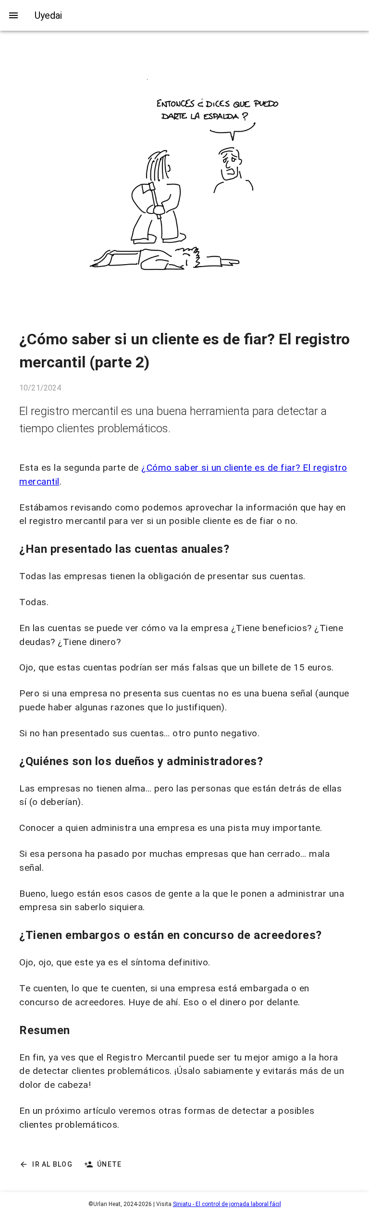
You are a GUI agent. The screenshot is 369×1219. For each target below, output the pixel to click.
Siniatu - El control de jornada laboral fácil (227, 1204)
